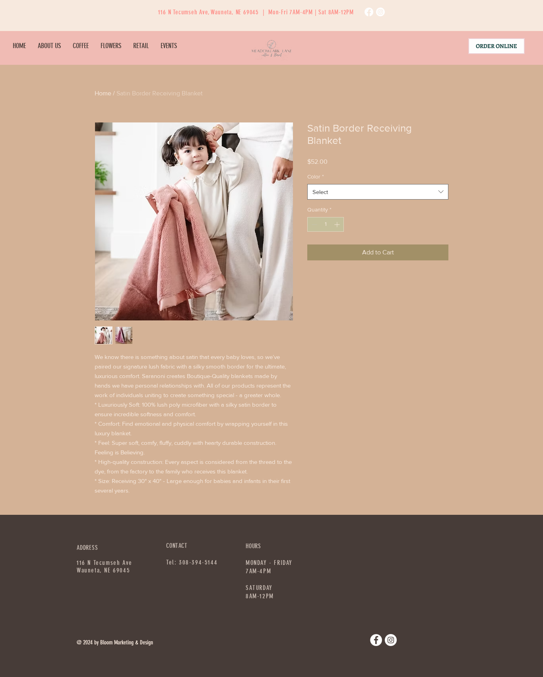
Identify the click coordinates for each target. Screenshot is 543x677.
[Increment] (338, 224)
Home (103, 93)
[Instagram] (380, 12)
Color (315, 176)
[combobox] (377, 192)
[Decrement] (313, 224)
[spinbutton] (325, 224)
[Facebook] (369, 12)
